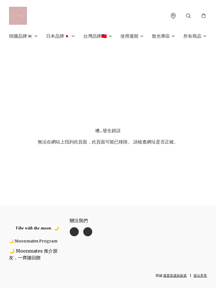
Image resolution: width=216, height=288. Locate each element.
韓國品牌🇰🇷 (21, 36)
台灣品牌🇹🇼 (95, 36)
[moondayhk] (18, 16)
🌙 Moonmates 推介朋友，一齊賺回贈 (33, 254)
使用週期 (129, 36)
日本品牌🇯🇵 (58, 36)
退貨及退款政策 (175, 275)
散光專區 (161, 36)
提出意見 (200, 275)
